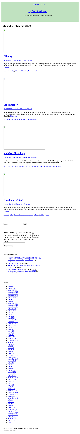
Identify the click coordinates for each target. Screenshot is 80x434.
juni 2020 (11, 364)
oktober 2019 (12, 376)
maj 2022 (11, 333)
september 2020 (13, 359)
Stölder (41, 215)
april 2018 (11, 405)
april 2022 (11, 335)
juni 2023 (11, 327)
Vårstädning (57, 166)
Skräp (11, 119)
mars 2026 (11, 288)
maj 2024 (11, 316)
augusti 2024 (12, 310)
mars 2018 (11, 407)
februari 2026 (12, 290)
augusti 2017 (12, 420)
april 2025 (11, 301)
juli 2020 (11, 363)
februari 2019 (12, 390)
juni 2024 (11, 314)
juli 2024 (11, 312)
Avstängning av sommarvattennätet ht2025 (22, 271)
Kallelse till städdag (14, 153)
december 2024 (13, 305)
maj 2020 (11, 366)
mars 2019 (11, 389)
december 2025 (13, 292)
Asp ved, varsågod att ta (16, 269)
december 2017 (13, 413)
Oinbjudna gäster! (13, 200)
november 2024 (13, 307)
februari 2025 (12, 303)
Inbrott (36, 215)
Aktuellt (6, 71)
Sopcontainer (11, 104)
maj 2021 (11, 350)
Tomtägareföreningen (30, 119)
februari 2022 (12, 338)
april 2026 (11, 286)
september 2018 (13, 398)
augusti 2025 (12, 297)
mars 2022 (11, 337)
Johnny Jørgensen (31, 157)
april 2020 (11, 368)
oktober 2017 (12, 417)
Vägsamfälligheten (21, 71)
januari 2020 (12, 374)
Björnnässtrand (38, 11)
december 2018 (13, 392)
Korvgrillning (13, 166)
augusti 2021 (12, 344)
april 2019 (11, 387)
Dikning (8, 56)
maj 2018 (11, 404)
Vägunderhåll (32, 71)
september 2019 (13, 377)
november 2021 (13, 340)
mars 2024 (11, 318)
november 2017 (13, 415)
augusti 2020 (12, 361)
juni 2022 (11, 331)
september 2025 (13, 296)
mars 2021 (11, 353)
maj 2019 (11, 385)
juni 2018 (11, 402)
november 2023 (13, 322)
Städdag (21, 166)
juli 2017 (11, 422)
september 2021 (13, 342)
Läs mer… (7, 67)
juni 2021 (11, 348)
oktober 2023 (12, 323)
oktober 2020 (12, 357)
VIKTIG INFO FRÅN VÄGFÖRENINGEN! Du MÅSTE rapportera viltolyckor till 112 (24, 259)
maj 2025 (11, 299)
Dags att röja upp (13, 263)
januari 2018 (12, 411)
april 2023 (11, 329)
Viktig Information (16, 215)
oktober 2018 (12, 396)
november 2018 (13, 394)
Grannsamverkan (27, 215)
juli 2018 (11, 400)
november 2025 (13, 294)
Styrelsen (29, 60)
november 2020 (13, 355)
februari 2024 (12, 320)
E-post (6, 241)
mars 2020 (11, 370)
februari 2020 (12, 372)
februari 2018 (12, 409)
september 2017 (13, 418)
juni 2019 (11, 383)
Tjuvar (47, 215)
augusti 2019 (12, 379)
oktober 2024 (12, 309)
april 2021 (11, 351)
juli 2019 (11, 381)
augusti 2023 (12, 325)
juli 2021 (11, 346)
